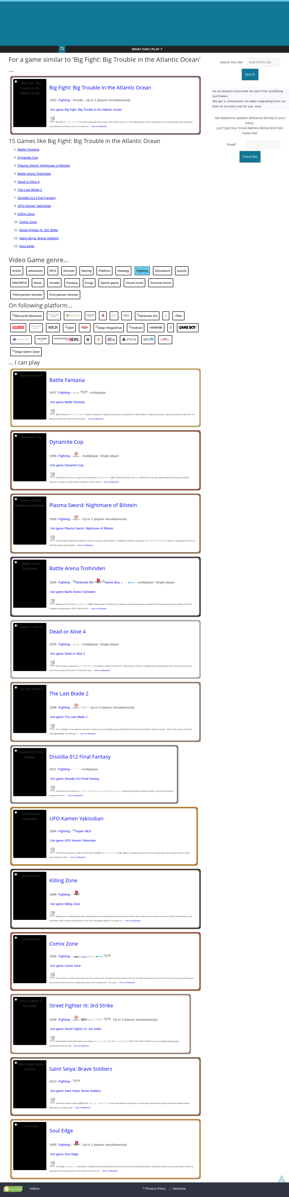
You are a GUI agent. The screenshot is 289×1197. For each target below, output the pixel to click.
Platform (104, 270)
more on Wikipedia (98, 126)
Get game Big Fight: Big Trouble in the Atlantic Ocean (85, 109)
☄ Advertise (177, 1188)
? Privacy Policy (154, 1188)
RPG (53, 270)
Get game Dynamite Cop (66, 465)
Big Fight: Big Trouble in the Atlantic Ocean (100, 87)
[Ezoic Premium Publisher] (13, 1190)
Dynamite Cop (28, 157)
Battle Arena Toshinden (34, 173)
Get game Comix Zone (65, 965)
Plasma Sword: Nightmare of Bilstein (44, 165)
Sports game (109, 282)
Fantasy (72, 282)
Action (16, 270)
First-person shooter (63, 294)
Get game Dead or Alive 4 (67, 653)
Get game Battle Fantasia (67, 402)
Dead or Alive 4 (29, 181)
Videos (35, 1188)
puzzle (181, 270)
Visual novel (134, 282)
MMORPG (19, 282)
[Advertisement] (144, 23)
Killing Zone (26, 214)
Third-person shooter (27, 294)
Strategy (123, 270)
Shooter (69, 270)
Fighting (64, 100)
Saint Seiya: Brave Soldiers (39, 238)
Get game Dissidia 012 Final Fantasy (74, 778)
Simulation (162, 270)
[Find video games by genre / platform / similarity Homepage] (62, 49)
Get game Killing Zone (64, 904)
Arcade (54, 282)
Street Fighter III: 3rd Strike (38, 230)
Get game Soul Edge (63, 1154)
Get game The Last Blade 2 (68, 717)
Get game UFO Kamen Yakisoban (72, 840)
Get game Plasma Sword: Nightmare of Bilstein (81, 528)
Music (38, 282)
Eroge (89, 282)
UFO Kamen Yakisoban (34, 205)
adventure (35, 270)
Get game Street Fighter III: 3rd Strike (75, 1029)
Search (250, 74)
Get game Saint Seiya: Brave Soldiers (75, 1091)
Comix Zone (28, 222)
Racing (86, 270)
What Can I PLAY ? (147, 49)
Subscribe (250, 156)
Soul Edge (26, 246)
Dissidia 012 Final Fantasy (37, 198)
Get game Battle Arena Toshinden (72, 591)
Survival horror (160, 282)
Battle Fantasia (28, 149)
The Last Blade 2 (30, 189)
